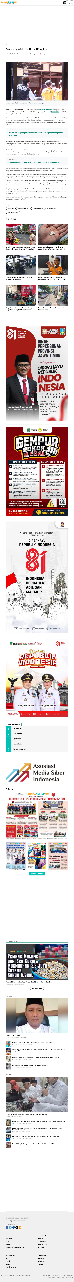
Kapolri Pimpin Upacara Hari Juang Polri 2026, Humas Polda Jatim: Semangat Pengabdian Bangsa (20, 249)
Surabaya (55, 112)
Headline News (11, 1267)
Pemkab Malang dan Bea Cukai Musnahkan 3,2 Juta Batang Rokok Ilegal (29, 982)
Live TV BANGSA (44, 1244)
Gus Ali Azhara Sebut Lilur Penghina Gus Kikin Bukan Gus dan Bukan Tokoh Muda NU (37, 1136)
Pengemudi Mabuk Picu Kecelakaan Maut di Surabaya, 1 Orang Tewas (33, 162)
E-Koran (9, 789)
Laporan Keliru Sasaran (13, 1035)
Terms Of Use (60, 1277)
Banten (40, 1238)
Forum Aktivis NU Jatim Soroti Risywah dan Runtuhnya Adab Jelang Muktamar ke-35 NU (38, 1121)
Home (9, 45)
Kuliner (8, 1264)
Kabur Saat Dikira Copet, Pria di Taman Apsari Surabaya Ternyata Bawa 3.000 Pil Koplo (51, 249)
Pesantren (9, 1074)
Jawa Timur (10, 1236)
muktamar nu (17, 728)
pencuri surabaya (13, 212)
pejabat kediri (17, 733)
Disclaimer (70, 1275)
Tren (7, 1241)
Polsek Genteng (45, 110)
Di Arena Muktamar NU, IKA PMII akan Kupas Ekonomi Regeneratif (32, 1042)
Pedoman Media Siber (59, 1275)
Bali (7, 1258)
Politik (8, 1261)
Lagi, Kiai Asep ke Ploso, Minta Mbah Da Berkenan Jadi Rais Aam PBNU (33, 1144)
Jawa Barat (42, 1236)
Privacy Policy (51, 1277)
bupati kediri (17, 738)
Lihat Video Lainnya (37, 988)
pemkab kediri (17, 744)
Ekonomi (41, 1261)
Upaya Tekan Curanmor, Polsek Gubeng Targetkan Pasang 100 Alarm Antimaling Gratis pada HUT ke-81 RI (19, 309)
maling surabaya (38, 208)
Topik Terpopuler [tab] (13, 724)
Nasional (9, 996)
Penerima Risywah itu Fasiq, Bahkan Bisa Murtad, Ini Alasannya (30, 1065)
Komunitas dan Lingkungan (15, 1247)
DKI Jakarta (9, 1238)
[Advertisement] (37, 20)
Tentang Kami (47, 1275)
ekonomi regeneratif (19, 749)
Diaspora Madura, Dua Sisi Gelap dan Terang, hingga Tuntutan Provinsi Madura (35, 1057)
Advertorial (42, 1241)
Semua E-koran (37, 874)
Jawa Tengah (42, 1255)
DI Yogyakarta (10, 1255)
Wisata (40, 1264)
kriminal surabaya (23, 208)
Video (8, 1244)
